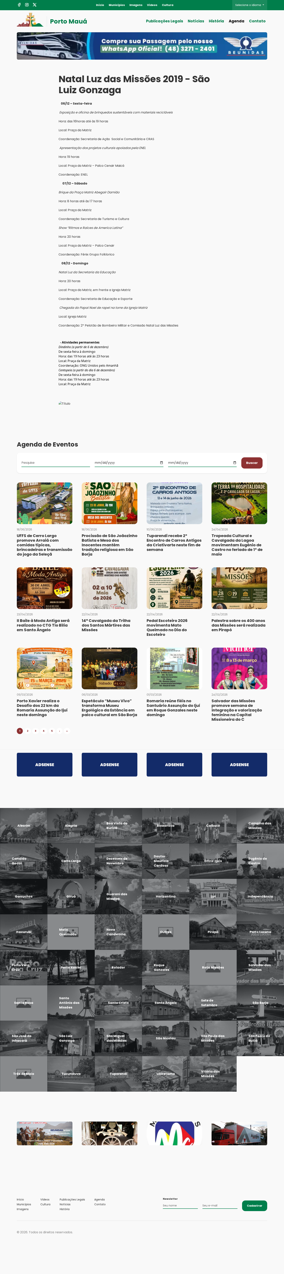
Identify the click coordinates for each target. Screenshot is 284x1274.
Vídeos (152, 5)
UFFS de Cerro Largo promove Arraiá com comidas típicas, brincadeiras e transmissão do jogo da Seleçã (44, 545)
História (216, 21)
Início (100, 5)
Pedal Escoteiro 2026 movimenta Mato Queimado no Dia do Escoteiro (167, 627)
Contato (257, 21)
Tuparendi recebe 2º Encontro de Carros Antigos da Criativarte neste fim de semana (174, 542)
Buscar (252, 463)
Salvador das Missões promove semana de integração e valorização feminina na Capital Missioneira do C (237, 710)
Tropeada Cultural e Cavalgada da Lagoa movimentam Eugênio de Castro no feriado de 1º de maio (237, 545)
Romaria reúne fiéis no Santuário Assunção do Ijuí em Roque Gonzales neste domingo (173, 707)
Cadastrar (254, 1206)
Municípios (117, 5)
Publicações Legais (164, 21)
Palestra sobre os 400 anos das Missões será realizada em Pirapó (238, 625)
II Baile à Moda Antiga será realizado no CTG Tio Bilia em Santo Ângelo (43, 625)
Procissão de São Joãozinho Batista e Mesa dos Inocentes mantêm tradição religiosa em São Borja (109, 545)
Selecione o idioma (248, 5)
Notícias (196, 21)
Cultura (167, 5)
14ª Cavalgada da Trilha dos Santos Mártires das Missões (106, 625)
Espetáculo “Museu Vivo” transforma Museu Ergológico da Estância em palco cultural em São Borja (109, 707)
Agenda (236, 21)
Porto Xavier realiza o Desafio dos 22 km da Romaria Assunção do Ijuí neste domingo (42, 707)
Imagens (135, 5)
